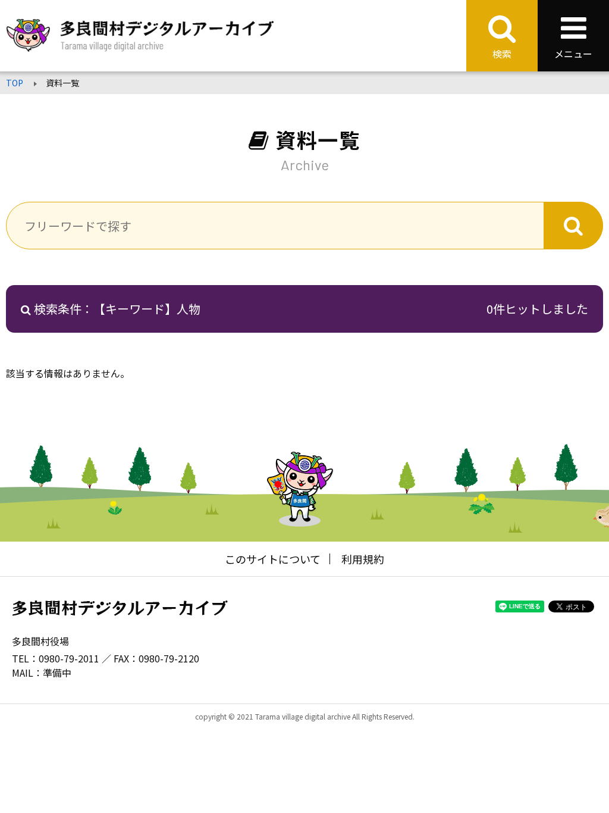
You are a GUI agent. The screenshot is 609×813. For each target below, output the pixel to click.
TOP (14, 83)
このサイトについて (273, 559)
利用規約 (362, 559)
